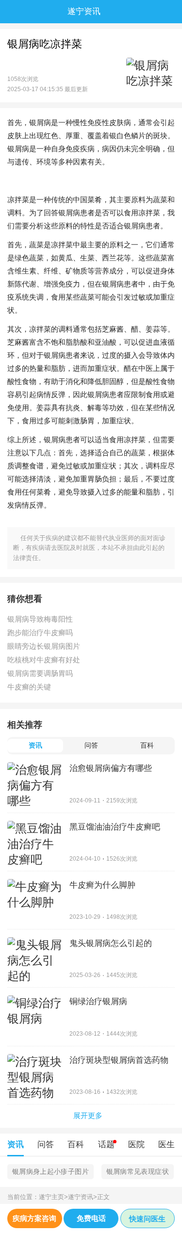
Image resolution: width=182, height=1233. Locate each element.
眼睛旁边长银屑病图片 (43, 646)
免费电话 (91, 1218)
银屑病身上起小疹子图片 (50, 1171)
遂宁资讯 (82, 1197)
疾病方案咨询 (34, 1218)
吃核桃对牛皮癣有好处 (43, 660)
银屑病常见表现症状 (137, 1171)
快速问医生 (147, 1219)
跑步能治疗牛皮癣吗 (40, 632)
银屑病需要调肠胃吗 (40, 673)
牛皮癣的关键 (29, 687)
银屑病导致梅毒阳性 (40, 619)
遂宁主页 (53, 1197)
